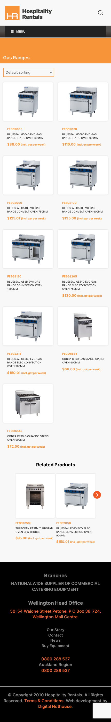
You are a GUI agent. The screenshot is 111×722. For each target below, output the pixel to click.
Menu (21, 31)
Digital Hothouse (55, 706)
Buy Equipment (55, 645)
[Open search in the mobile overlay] (100, 12)
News (55, 640)
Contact (55, 635)
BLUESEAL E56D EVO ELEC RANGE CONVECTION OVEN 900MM (74, 532)
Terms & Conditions (44, 700)
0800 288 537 (55, 658)
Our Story (55, 630)
